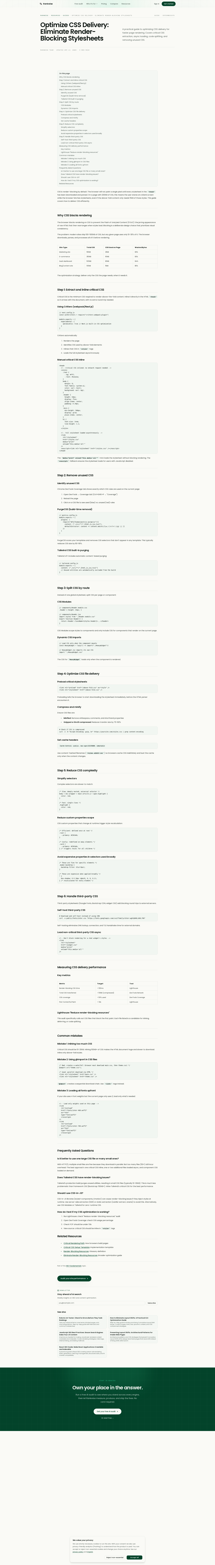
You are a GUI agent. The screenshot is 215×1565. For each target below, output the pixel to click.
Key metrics (65, 149)
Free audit (79, 4)
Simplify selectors (68, 127)
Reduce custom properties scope (74, 130)
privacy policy (78, 1552)
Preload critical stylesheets (71, 115)
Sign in (156, 4)
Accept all (134, 1557)
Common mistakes (66, 155)
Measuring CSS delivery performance (73, 146)
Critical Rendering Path (74, 1243)
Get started (168, 4)
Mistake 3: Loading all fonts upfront (74, 165)
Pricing (104, 4)
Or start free (107, 1418)
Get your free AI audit (106, 1411)
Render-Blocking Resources (76, 1251)
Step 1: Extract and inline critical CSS (73, 80)
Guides (66, 15)
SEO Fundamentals (73, 1266)
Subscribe (152, 1303)
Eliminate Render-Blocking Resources (80, 1255)
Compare (114, 4)
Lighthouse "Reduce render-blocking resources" (79, 152)
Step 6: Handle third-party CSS (71, 136)
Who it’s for (91, 4)
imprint (90, 1552)
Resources (126, 4)
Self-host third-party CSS (71, 140)
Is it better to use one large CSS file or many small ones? (83, 171)
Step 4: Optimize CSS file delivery (72, 111)
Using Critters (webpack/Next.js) (73, 83)
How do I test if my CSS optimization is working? (79, 180)
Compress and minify (69, 118)
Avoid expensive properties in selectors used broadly (81, 133)
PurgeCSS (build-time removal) (73, 96)
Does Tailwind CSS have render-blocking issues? (80, 174)
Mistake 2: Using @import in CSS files (75, 162)
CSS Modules (66, 105)
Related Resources (66, 183)
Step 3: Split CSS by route (69, 102)
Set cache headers (68, 121)
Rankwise (44, 15)
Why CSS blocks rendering (69, 77)
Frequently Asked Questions (70, 168)
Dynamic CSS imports (69, 108)
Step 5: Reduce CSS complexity (71, 124)
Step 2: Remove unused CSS (70, 89)
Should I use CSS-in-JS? (70, 177)
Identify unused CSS (69, 93)
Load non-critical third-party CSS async (76, 143)
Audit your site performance (73, 1278)
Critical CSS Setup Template (76, 1247)
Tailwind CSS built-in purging (72, 99)
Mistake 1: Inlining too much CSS (73, 158)
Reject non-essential (114, 1557)
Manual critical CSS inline (70, 86)
